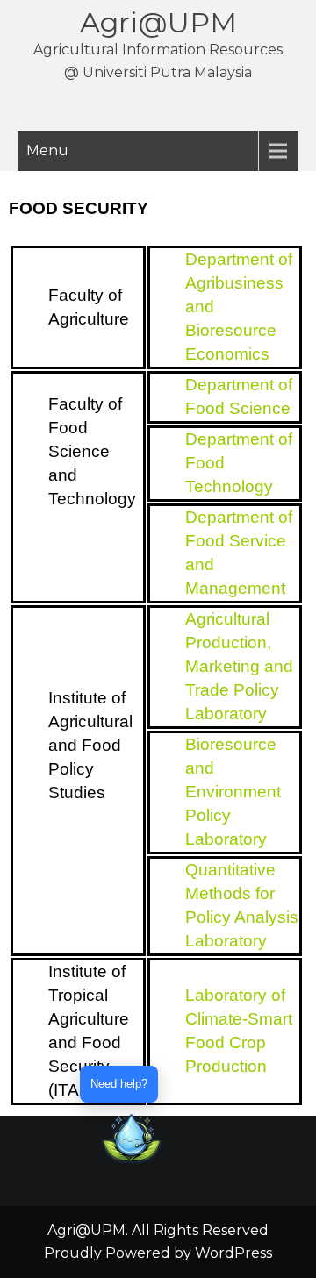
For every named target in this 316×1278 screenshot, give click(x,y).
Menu (47, 150)
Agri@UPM (158, 22)
